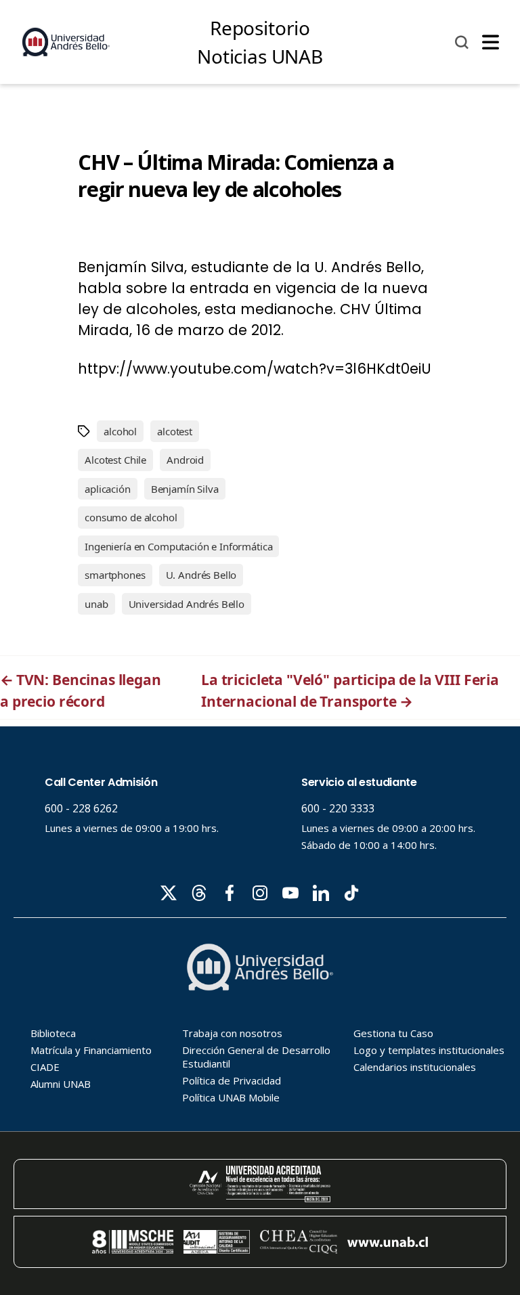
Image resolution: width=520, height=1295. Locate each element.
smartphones (115, 574)
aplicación (108, 489)
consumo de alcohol (131, 517)
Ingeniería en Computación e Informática (178, 546)
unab (96, 604)
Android (185, 459)
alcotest (174, 431)
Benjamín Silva (185, 489)
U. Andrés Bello (201, 574)
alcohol (120, 431)
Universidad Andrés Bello (186, 604)
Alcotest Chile (115, 459)
